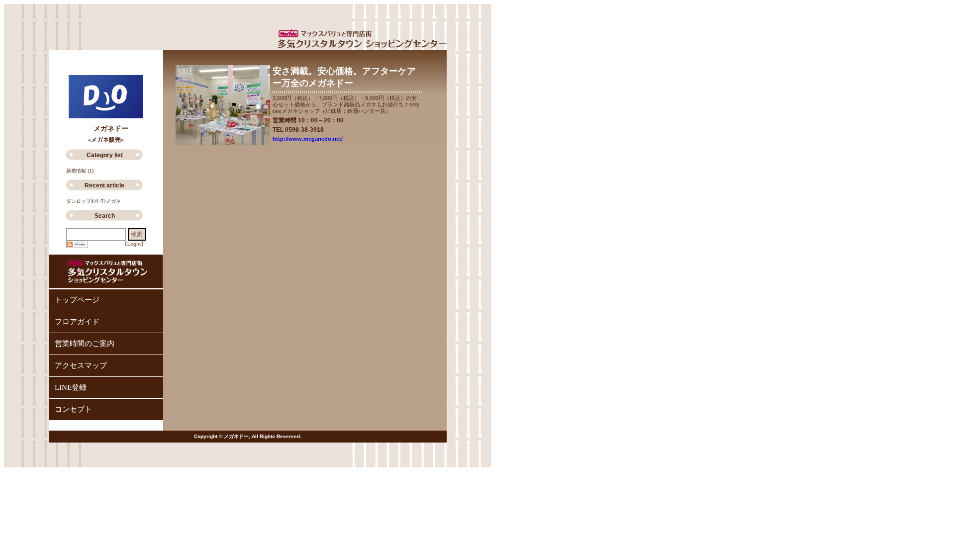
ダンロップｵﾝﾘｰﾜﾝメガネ (93, 201)
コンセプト (73, 409)
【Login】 (134, 244)
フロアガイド (77, 322)
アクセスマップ (81, 365)
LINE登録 (71, 387)
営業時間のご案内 (84, 344)
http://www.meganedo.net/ (308, 139)
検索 (137, 234)
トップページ (77, 300)
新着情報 (76, 171)
